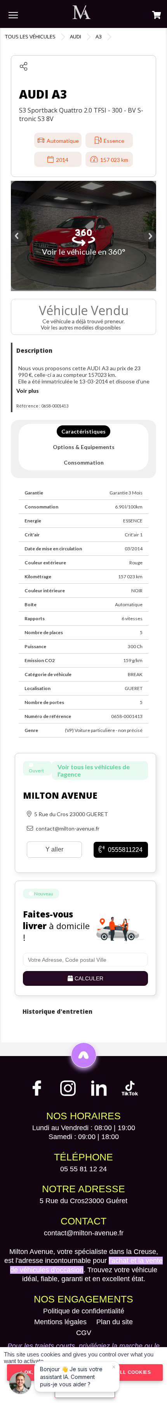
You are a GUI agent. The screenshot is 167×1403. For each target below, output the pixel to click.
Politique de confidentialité (83, 1311)
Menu (13, 14)
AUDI (75, 36)
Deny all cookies (125, 1372)
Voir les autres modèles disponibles (81, 327)
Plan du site (114, 1322)
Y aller (54, 849)
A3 (99, 36)
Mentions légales (60, 1322)
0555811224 (124, 849)
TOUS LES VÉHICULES (30, 36)
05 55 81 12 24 (83, 1169)
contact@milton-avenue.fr (84, 1233)
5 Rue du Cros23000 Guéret (83, 1201)
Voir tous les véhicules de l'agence (93, 770)
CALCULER (88, 978)
